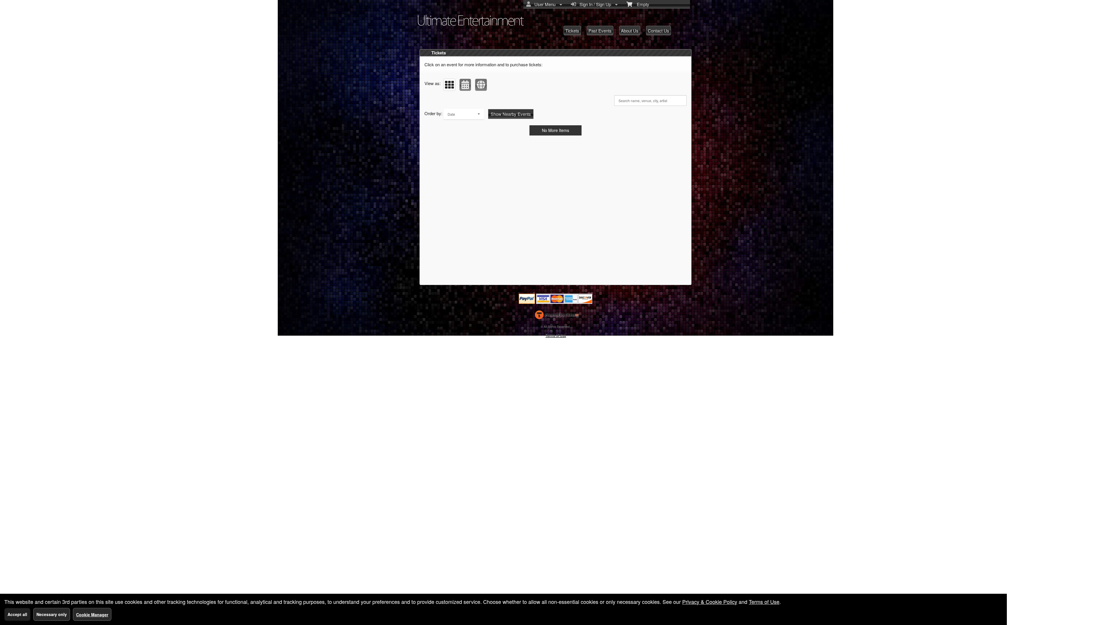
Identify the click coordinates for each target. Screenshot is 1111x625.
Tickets (572, 30)
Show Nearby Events (511, 114)
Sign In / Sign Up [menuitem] (594, 4)
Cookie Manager (92, 614)
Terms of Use (555, 335)
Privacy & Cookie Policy (709, 601)
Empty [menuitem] (640, 4)
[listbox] (464, 114)
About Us (630, 30)
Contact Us (658, 30)
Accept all (17, 614)
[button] (449, 85)
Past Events (600, 30)
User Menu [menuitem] (544, 4)
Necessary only (51, 614)
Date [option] (451, 114)
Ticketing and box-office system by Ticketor (557, 316)
